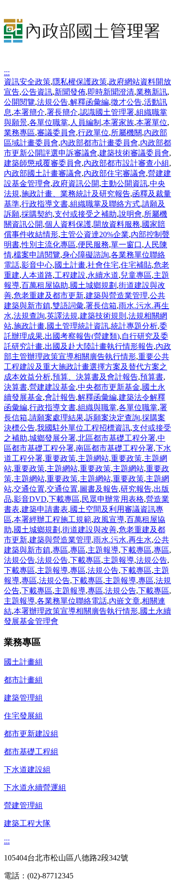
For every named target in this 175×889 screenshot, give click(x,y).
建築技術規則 (103, 316)
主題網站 (93, 458)
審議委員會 (56, 132)
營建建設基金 (52, 387)
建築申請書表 (44, 509)
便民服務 (93, 244)
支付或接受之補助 (85, 214)
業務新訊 (151, 92)
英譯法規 (62, 316)
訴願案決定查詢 (113, 417)
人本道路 (36, 275)
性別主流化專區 (48, 244)
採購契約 (36, 214)
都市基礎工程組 (31, 751)
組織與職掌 (97, 407)
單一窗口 (126, 244)
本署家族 (118, 122)
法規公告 (52, 102)
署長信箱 (101, 306)
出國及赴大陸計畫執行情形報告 (99, 346)
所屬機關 (126, 132)
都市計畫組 (23, 680)
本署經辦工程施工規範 (52, 519)
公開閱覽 (19, 102)
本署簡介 (29, 112)
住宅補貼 (136, 265)
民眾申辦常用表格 (113, 499)
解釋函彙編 (89, 102)
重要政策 (60, 458)
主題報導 (103, 550)
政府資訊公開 (75, 183)
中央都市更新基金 (109, 387)
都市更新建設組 (31, 734)
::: (7, 72)
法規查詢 (29, 316)
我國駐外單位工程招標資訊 (83, 428)
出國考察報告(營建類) (82, 336)
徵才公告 (126, 102)
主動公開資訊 (124, 183)
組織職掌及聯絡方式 (105, 204)
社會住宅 (103, 265)
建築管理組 (23, 698)
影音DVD (30, 499)
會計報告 (60, 397)
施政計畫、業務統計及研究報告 (75, 194)
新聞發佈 (70, 92)
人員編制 (85, 122)
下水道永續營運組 (35, 787)
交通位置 (29, 489)
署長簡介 (62, 112)
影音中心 (36, 265)
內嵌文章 (124, 601)
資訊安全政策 (27, 82)
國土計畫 (70, 265)
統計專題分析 (134, 326)
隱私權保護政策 (79, 82)
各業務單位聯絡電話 (72, 601)
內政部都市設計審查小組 (126, 163)
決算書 (15, 387)
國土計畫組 (23, 662)
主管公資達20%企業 (94, 234)
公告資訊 (36, 92)
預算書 (151, 377)
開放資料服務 (116, 224)
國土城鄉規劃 (93, 285)
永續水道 (103, 275)
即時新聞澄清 (111, 92)
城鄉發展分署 (52, 438)
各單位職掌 (48, 122)
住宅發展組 (23, 716)
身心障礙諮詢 (85, 255)
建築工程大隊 (27, 823)
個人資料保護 (68, 224)
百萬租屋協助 (44, 285)
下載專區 (64, 499)
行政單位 (93, 132)
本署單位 (151, 122)
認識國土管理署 (107, 112)
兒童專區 (136, 275)
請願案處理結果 (56, 417)
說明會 (130, 214)
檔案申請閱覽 (37, 255)
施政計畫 (29, 326)
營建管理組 (23, 805)
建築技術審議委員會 (134, 153)
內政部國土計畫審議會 (43, 173)
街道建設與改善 (89, 529)
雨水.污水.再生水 (122, 540)
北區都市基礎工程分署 (117, 438)
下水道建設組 (27, 769)
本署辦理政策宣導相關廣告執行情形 (76, 611)
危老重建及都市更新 (49, 295)
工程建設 (70, 275)
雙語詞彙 (68, 306)
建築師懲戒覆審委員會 (43, 163)
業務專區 (19, 132)
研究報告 (136, 489)
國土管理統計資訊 (78, 326)
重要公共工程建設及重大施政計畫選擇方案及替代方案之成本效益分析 (86, 366)
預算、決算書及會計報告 (95, 377)
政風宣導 (108, 519)
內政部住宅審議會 (115, 173)
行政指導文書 (44, 204)
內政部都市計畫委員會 (99, 143)
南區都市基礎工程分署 (115, 448)
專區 (60, 550)
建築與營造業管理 (117, 295)
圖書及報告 (99, 489)
